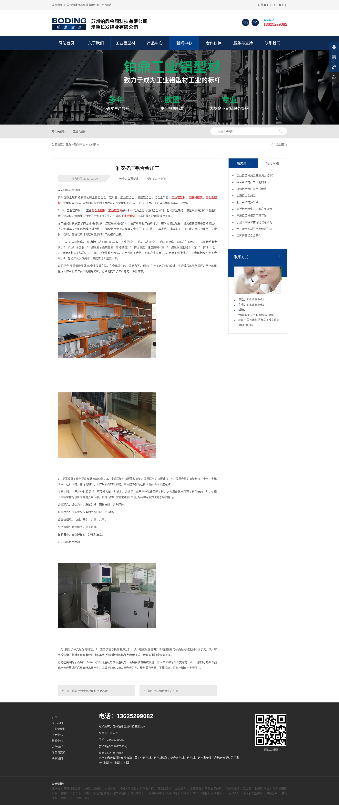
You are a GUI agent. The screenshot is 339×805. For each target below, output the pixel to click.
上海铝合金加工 (246, 195)
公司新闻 (93, 144)
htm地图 (114, 762)
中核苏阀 (271, 793)
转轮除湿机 (232, 788)
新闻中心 (184, 43)
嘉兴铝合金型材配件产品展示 (90, 690)
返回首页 (281, 144)
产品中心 (155, 43)
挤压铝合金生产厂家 (166, 690)
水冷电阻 (216, 793)
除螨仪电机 (262, 788)
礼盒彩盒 (110, 788)
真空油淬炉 (164, 788)
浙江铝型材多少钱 (247, 202)
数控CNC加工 (69, 793)
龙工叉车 (180, 788)
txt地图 (124, 762)
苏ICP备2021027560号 (113, 746)
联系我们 (263, 4)
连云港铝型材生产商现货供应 (254, 228)
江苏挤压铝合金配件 (248, 235)
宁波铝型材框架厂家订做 (251, 215)
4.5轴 (85, 793)
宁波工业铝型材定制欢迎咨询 (254, 222)
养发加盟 (81, 798)
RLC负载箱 (200, 793)
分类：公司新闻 (129, 178)
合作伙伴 (213, 43)
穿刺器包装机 (101, 793)
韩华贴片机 (147, 788)
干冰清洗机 (232, 793)
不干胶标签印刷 (252, 793)
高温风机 (171, 793)
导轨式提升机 (213, 788)
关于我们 (278, 4)
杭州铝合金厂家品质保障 (251, 188)
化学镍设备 (120, 793)
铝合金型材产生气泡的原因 (252, 182)
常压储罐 (195, 788)
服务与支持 (243, 43)
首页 (68, 144)
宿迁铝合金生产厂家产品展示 (254, 208)
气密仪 (185, 793)
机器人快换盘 (127, 788)
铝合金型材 (177, 757)
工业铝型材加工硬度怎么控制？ (255, 175)
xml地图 (104, 762)
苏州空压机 (137, 793)
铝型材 (191, 757)
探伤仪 (56, 788)
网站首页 (66, 43)
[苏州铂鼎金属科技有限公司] (100, 22)
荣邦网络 (118, 753)
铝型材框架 (161, 757)
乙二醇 (247, 788)
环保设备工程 (72, 788)
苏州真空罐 (155, 793)
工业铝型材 (125, 43)
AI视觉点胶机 (92, 788)
